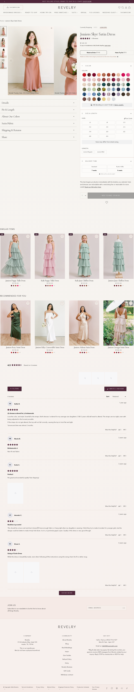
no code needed (83, 1)
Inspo (67, 651)
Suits (74, 12)
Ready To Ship (31, 12)
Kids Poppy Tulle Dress (50, 280)
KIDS (95, 27)
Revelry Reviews (67, 667)
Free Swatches (60, 12)
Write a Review (117, 389)
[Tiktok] (127, 688)
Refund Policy (67, 659)
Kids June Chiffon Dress (84, 280)
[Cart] (129, 7)
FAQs (67, 663)
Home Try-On (45, 12)
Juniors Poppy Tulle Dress (15, 280)
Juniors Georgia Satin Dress (118, 347)
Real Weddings (67, 647)
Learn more (107, 45)
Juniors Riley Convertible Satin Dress (50, 347)
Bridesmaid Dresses (12, 12)
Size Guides (67, 655)
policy (96, 187)
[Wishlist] (119, 7)
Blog (67, 644)
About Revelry (67, 640)
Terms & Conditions (27, 687)
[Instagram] (112, 688)
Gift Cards (67, 671)
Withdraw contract (67, 675)
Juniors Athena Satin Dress (84, 347)
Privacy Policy (40, 687)
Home (2, 21)
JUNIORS (103, 27)
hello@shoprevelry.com (109, 646)
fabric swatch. (119, 105)
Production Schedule (83, 687)
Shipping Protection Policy (66, 687)
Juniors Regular (87, 152)
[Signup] (123, 608)
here (99, 187)
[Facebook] (107, 688)
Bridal (84, 12)
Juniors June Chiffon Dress (118, 280)
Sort (108, 397)
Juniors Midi (100, 152)
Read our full (89, 187)
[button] (85, 378)
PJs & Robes (95, 12)
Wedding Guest (109, 12)
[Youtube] (122, 688)
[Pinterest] (117, 688)
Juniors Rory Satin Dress (15, 347)
